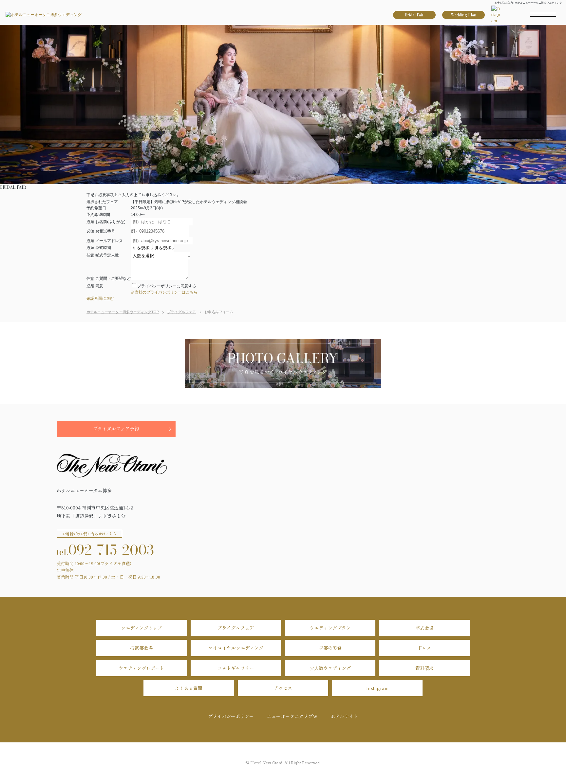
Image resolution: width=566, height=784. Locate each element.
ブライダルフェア (235, 627)
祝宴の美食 (330, 647)
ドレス (424, 647)
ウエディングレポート (141, 668)
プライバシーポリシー (231, 716)
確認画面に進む (100, 298)
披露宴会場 (141, 647)
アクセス (283, 688)
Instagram (377, 688)
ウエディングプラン (330, 627)
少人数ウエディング (330, 668)
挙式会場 (424, 627)
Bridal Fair (414, 15)
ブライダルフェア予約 (116, 428)
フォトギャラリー (235, 668)
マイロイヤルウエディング (235, 647)
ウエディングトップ (141, 627)
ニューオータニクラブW (292, 716)
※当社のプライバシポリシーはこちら (164, 292)
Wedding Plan (463, 15)
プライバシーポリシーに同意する (166, 286)
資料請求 (424, 668)
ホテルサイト (344, 716)
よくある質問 (188, 688)
